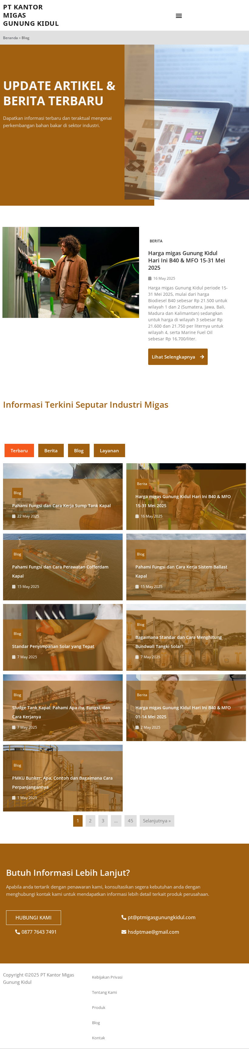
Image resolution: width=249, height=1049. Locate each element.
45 (130, 821)
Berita (156, 241)
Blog (79, 450)
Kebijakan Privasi (107, 977)
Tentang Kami (104, 992)
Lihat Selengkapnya (174, 357)
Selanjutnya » (157, 821)
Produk (98, 1007)
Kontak (98, 1038)
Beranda (10, 37)
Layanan (109, 450)
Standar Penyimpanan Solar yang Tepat (53, 646)
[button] (179, 15)
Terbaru (19, 450)
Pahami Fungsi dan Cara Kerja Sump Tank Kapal (61, 505)
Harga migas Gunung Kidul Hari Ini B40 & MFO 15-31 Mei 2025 (186, 260)
